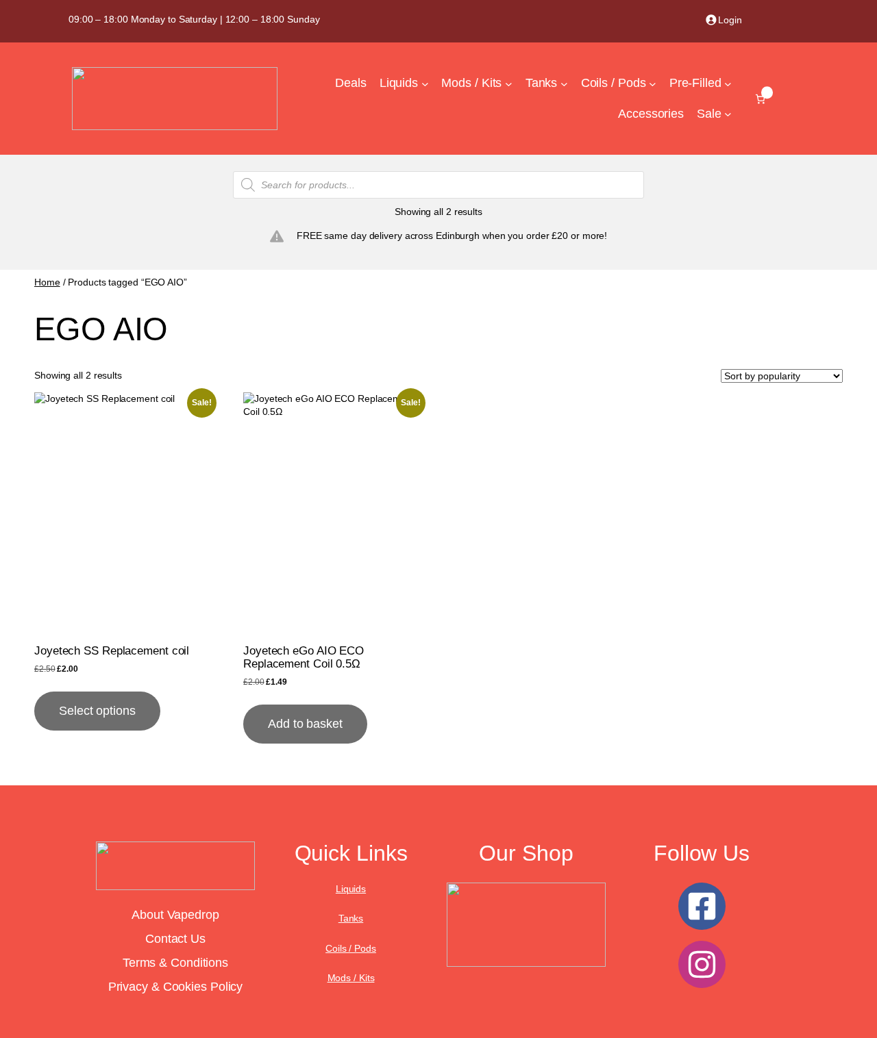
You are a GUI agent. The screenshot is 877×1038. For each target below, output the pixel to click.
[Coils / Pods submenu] (652, 84)
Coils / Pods (350, 948)
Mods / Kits (351, 977)
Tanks (351, 918)
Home (47, 282)
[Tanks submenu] (564, 84)
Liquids (351, 888)
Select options (97, 711)
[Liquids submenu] (425, 84)
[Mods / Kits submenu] (508, 84)
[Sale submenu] (728, 114)
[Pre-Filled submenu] (728, 84)
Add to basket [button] (305, 724)
